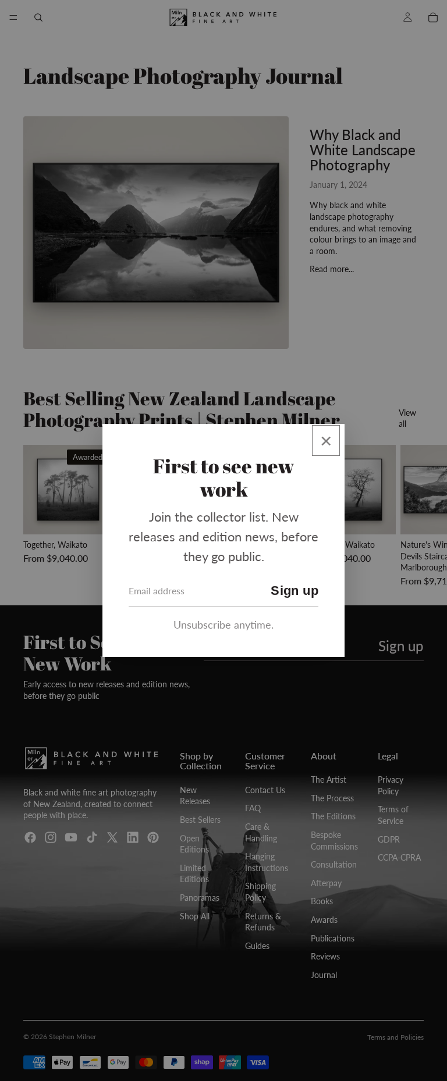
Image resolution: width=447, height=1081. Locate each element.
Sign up (294, 590)
